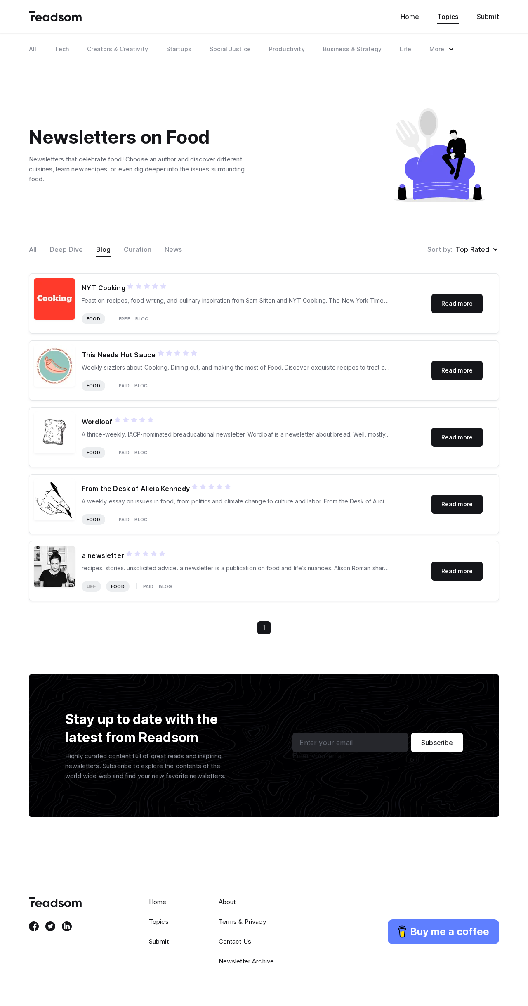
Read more (457, 303)
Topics (447, 16)
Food (93, 319)
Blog (103, 249)
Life (91, 586)
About (227, 902)
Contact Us (235, 941)
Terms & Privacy (242, 921)
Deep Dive (66, 249)
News (173, 249)
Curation (137, 249)
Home (410, 16)
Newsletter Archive (246, 961)
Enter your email (318, 756)
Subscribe (437, 742)
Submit (488, 16)
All (33, 249)
